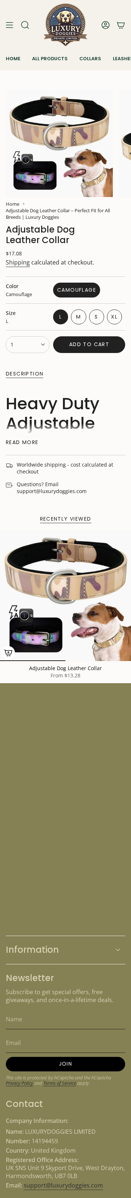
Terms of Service (59, 1083)
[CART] (120, 24)
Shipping (18, 262)
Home (12, 204)
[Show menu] (9, 24)
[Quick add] (8, 652)
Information (32, 950)
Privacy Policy (19, 1083)
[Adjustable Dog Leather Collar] (65, 595)
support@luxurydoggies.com (63, 1185)
